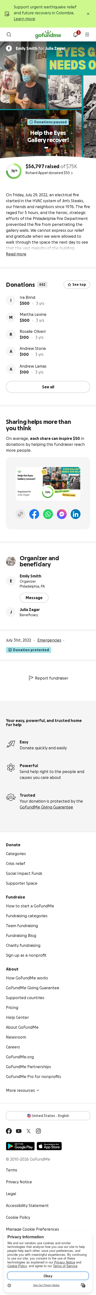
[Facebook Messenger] (62, 514)
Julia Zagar (30, 609)
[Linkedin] (75, 514)
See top (79, 285)
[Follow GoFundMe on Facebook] (9, 1131)
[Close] (88, 14)
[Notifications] (75, 34)
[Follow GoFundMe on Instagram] (38, 1131)
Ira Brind (27, 297)
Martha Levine (33, 314)
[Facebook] (34, 514)
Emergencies (49, 640)
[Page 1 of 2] (46, 147)
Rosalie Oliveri (33, 331)
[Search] (9, 34)
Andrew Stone (33, 348)
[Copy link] (20, 514)
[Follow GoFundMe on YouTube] (19, 1131)
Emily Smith (30, 576)
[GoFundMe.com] (48, 34)
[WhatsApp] (48, 514)
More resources (20, 1090)
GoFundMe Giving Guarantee (46, 807)
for (40, 48)
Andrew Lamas (33, 366)
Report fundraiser (51, 678)
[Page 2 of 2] (51, 147)
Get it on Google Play (20, 1146)
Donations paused (50, 122)
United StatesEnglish (50, 1116)
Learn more (24, 19)
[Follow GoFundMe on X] (28, 1131)
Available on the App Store (49, 1146)
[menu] (87, 34)
